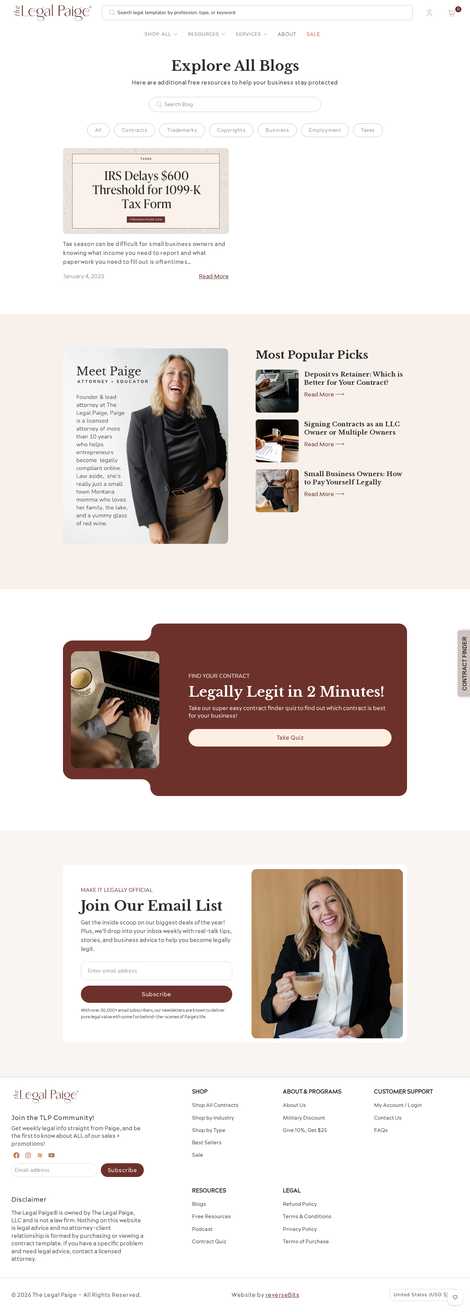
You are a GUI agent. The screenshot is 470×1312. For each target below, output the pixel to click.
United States (421, 1294)
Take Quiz (290, 737)
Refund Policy (300, 1204)
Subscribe (156, 994)
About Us (294, 1105)
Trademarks (182, 130)
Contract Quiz (209, 1241)
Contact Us (388, 1117)
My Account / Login (398, 1105)
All (98, 130)
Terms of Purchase (306, 1241)
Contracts (135, 130)
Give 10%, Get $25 (305, 1130)
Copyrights (231, 130)
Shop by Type (208, 1130)
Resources (203, 34)
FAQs (381, 1130)
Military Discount (304, 1117)
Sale (313, 34)
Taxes (368, 130)
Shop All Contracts (215, 1105)
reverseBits (283, 1294)
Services (248, 34)
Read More (214, 276)
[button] (452, 13)
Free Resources (211, 1216)
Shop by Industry (213, 1117)
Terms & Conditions (307, 1216)
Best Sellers (207, 1142)
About (287, 34)
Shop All (158, 34)
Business (277, 130)
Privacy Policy (300, 1229)
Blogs (199, 1204)
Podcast (202, 1229)
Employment (325, 130)
